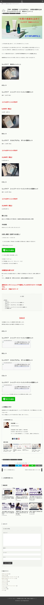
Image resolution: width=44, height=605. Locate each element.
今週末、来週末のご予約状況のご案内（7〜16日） (36, 451)
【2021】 (6, 300)
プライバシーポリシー (12, 598)
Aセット (7, 301)
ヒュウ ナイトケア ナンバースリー (9, 585)
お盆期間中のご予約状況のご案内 (17, 451)
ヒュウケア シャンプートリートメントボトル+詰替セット (16, 307)
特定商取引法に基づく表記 (21, 598)
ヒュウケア (4, 588)
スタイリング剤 (5, 581)
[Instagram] (17, 439)
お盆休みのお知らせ (25, 450)
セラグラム (4, 582)
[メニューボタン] (1, 1)
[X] (13, 439)
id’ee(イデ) (4, 575)
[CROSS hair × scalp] (22, 1)
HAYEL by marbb (5, 574)
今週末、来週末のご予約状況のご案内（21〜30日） (7, 451)
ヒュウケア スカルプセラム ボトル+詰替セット (15, 304)
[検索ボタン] (42, 1)
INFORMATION (10, 448)
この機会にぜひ (8, 308)
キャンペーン (18, 13)
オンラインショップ (12, 13)
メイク (3, 590)
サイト (4, 557)
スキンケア (4, 579)
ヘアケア (3, 587)
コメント (5, 532)
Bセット (7, 303)
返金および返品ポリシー (31, 598)
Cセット (7, 306)
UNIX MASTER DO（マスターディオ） (9, 577)
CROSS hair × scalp (6, 13)
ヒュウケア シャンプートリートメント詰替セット (15, 302)
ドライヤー (4, 584)
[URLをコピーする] (39, 466)
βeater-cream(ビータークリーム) (9, 578)
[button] (5, 466)
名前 (4, 548)
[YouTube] (19, 439)
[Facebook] (15, 439)
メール (5, 552)
